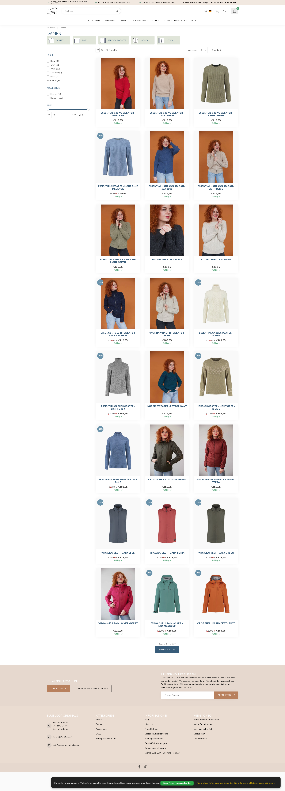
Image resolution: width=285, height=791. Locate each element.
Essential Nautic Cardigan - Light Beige (216, 187)
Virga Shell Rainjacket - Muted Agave (167, 624)
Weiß (55, 69)
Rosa (54, 77)
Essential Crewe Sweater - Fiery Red (118, 114)
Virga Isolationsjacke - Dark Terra (216, 481)
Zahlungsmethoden (154, 738)
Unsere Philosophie (191, 2)
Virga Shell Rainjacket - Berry (118, 623)
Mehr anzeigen (54, 80)
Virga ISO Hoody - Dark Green (167, 479)
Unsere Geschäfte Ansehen (92, 688)
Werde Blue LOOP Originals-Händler (162, 752)
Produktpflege (151, 729)
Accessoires (139, 20)
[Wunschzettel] (224, 11)
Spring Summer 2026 (174, 20)
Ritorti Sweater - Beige (216, 259)
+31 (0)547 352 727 (62, 736)
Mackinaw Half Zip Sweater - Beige (167, 334)
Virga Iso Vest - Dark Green (216, 553)
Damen (122, 20)
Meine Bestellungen (203, 724)
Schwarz (56, 73)
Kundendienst (231, 2)
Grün (54, 65)
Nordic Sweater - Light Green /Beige (216, 407)
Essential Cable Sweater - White (216, 334)
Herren (109, 20)
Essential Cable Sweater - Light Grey (118, 407)
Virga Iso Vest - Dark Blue (118, 553)
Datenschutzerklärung (155, 748)
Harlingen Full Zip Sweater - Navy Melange (118, 334)
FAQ (147, 719)
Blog (205, 2)
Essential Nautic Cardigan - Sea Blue (167, 187)
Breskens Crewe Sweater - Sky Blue (118, 481)
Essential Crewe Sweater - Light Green (216, 114)
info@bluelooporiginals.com (66, 745)
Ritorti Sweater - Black (167, 259)
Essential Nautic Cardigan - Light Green (118, 261)
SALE (154, 20)
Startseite (94, 20)
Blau (54, 61)
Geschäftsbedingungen (156, 743)
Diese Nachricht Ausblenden (177, 783)
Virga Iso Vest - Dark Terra (167, 553)
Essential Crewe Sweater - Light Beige (167, 114)
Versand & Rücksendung (156, 733)
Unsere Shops (216, 2)
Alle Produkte (200, 738)
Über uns (149, 724)
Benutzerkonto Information (206, 719)
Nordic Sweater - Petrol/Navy (167, 406)
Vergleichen (199, 733)
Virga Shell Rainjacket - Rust (216, 623)
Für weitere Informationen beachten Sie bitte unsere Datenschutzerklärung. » (236, 783)
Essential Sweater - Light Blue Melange (118, 187)
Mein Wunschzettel (203, 729)
